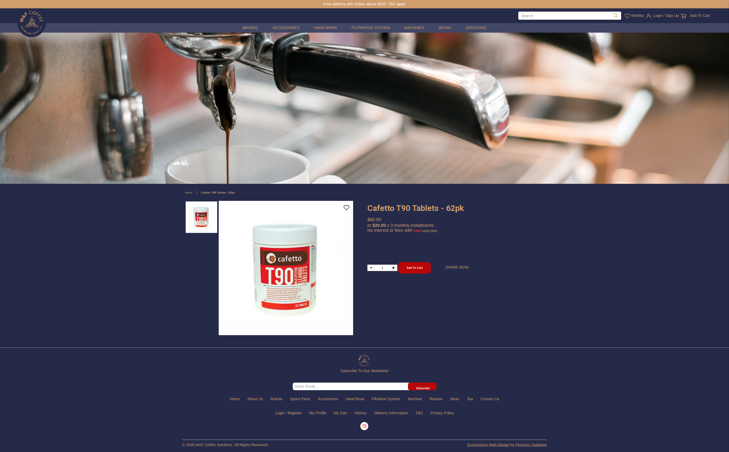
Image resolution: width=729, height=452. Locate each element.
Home (188, 192)
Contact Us (489, 399)
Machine (415, 399)
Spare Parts (300, 399)
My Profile (317, 413)
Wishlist (637, 15)
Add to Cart (415, 267)
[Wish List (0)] (627, 16)
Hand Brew (355, 399)
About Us (255, 399)
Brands (276, 399)
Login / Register (288, 413)
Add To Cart (700, 15)
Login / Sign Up (666, 15)
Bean (454, 399)
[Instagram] (364, 426)
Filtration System (386, 399)
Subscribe (423, 388)
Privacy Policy (442, 413)
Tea (470, 399)
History (361, 413)
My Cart (340, 413)
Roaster (436, 399)
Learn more (429, 230)
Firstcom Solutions (531, 445)
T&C (419, 413)
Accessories (328, 399)
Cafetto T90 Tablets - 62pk (218, 192)
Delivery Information (391, 413)
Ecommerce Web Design (488, 445)
